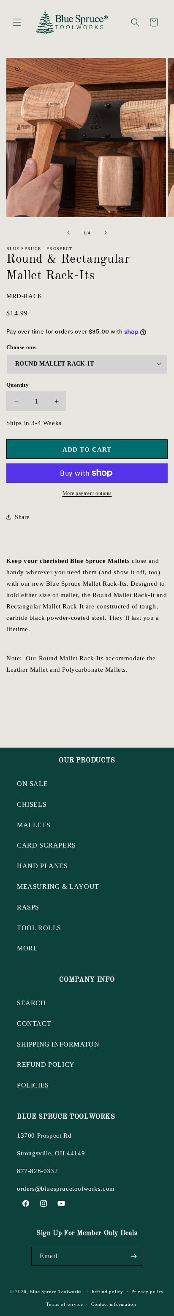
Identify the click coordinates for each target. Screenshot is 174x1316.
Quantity (17, 385)
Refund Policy (46, 1064)
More (27, 948)
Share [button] (22, 517)
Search (31, 1003)
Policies (33, 1085)
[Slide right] (105, 232)
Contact (34, 1023)
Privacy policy (147, 1291)
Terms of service (64, 1304)
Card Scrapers (46, 845)
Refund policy (107, 1291)
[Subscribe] (134, 1256)
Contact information (113, 1304)
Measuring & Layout (58, 886)
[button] (17, 22)
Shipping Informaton (58, 1044)
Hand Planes (42, 865)
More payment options (87, 493)
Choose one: (21, 347)
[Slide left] (68, 232)
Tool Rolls (39, 927)
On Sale (32, 783)
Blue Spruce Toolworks (56, 1291)
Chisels (31, 804)
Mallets (33, 825)
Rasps (28, 907)
